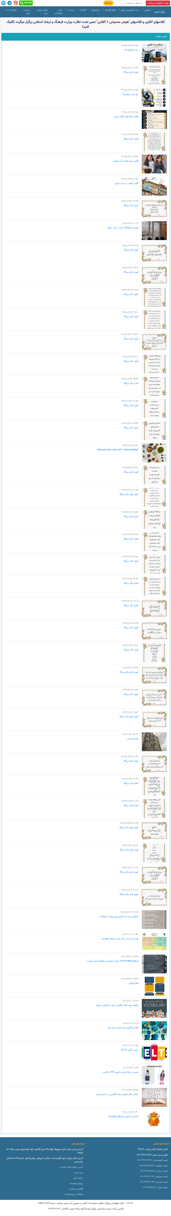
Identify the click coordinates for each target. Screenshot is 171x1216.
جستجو (108, 3)
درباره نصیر (78, 1178)
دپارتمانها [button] (95, 10)
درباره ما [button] (71, 10)
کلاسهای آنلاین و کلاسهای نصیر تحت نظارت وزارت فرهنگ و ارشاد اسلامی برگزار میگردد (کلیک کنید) (86, 24)
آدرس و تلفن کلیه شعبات (71, 1167)
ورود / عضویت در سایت (158, 3)
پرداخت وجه (26, 11)
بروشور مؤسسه (76, 1183)
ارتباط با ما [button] (11, 10)
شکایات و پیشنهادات (73, 1194)
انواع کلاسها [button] (110, 10)
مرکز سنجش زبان (42, 11)
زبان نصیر (159, 11)
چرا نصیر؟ (78, 1173)
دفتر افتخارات (58, 11)
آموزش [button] (147, 10)
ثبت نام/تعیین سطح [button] (129, 10)
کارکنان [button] (82, 10)
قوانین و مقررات (76, 1189)
